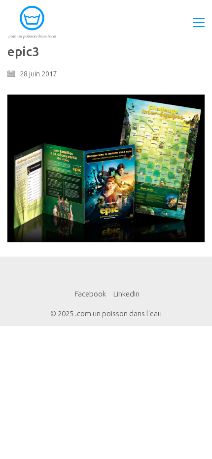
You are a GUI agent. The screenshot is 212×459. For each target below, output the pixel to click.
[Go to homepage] (32, 22)
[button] (199, 23)
